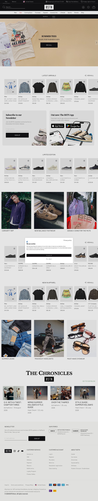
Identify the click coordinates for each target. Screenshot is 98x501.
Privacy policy (67, 240)
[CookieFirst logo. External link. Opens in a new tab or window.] (27, 242)
